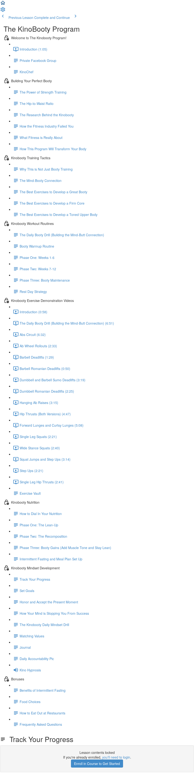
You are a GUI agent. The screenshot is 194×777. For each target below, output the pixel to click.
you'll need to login (116, 757)
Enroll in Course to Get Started (97, 763)
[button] (3, 4)
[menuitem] (3, 11)
